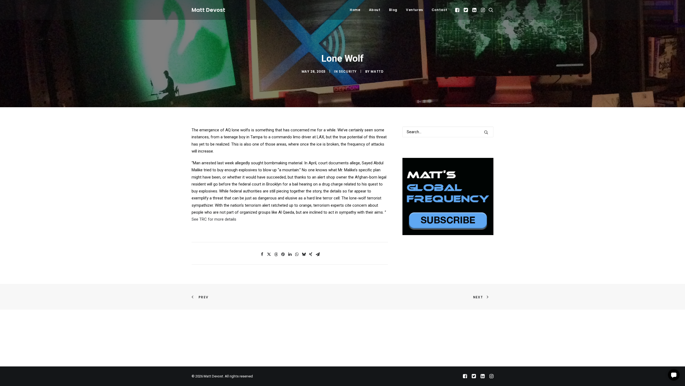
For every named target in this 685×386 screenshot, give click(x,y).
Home (355, 10)
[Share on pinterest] (283, 254)
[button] (457, 10)
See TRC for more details (214, 219)
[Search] (447, 132)
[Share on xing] (310, 254)
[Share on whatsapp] (297, 254)
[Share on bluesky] (303, 254)
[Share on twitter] (269, 254)
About (374, 10)
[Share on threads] (276, 254)
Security (348, 71)
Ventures (414, 10)
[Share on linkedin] (290, 254)
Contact (439, 10)
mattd (377, 71)
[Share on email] (317, 254)
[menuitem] (355, 10)
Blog (393, 10)
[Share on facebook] (262, 254)
